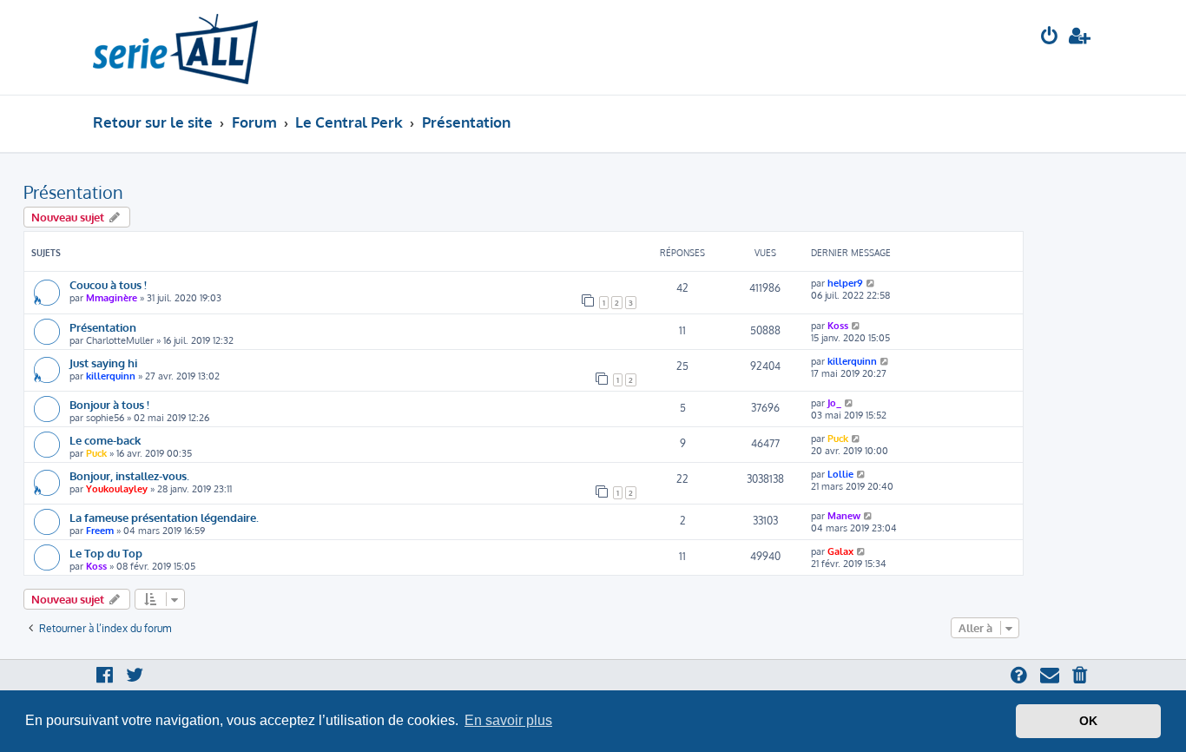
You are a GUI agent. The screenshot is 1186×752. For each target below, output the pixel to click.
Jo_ (834, 403)
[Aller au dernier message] (871, 283)
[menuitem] (1050, 37)
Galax (840, 551)
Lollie (840, 474)
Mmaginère (111, 298)
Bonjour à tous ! (109, 404)
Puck (96, 453)
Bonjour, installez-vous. (129, 475)
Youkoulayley (117, 489)
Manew (843, 516)
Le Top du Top (105, 552)
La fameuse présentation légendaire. (164, 517)
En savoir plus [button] (508, 720)
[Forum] (175, 47)
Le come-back (105, 439)
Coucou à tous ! (108, 284)
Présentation (73, 192)
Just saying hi (103, 362)
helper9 (845, 283)
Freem (100, 530)
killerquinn (110, 376)
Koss (837, 326)
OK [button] (1088, 721)
